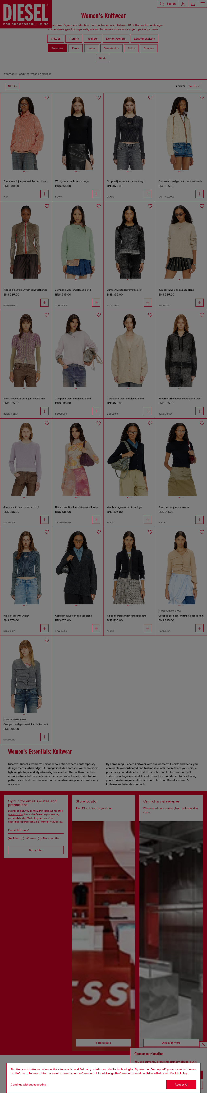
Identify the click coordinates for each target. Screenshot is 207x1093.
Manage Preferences (117, 1073)
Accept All (181, 1084)
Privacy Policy (155, 1073)
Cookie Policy (178, 1073)
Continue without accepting (28, 1084)
